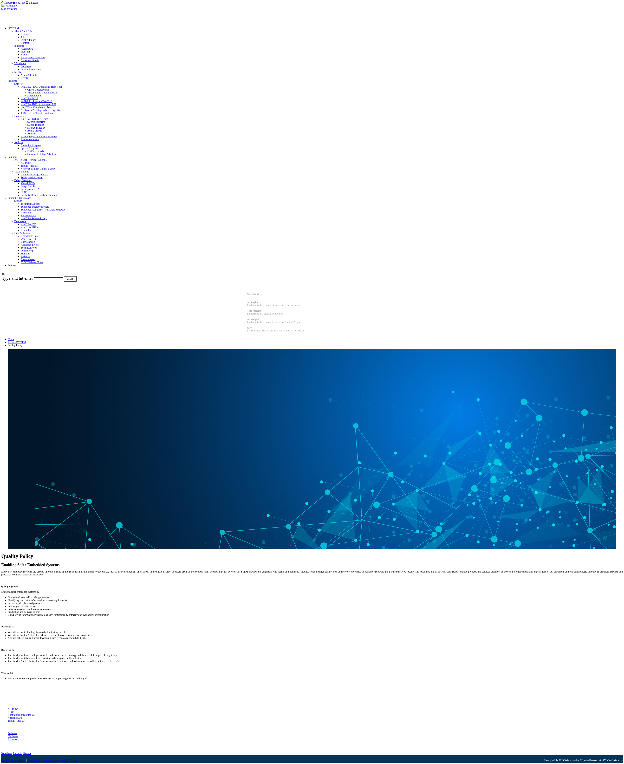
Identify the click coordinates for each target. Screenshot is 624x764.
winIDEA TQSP (29, 98)
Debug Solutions (23, 180)
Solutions (12, 157)
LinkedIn (33, 2)
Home (11, 339)
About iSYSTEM (23, 31)
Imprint (5, 760)
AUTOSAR (27, 162)
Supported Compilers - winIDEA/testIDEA (43, 209)
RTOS (24, 192)
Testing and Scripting (32, 177)
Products (12, 80)
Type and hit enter (17, 278)
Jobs (23, 37)
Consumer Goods (30, 60)
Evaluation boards (30, 139)
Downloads (20, 221)
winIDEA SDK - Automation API (38, 104)
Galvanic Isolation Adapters (41, 154)
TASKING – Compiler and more (38, 113)
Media (17, 72)
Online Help (27, 250)
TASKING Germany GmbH (569, 760)
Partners (12, 265)
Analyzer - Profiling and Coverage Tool (41, 110)
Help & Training (22, 233)
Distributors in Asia (31, 69)
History (24, 34)
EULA (74, 760)
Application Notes (30, 244)
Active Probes (34, 130)
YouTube (20, 2)
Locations (26, 66)
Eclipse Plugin (34, 95)
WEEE (65, 760)
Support (18, 200)
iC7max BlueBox (36, 127)
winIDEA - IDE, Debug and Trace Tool (41, 86)
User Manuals (28, 241)
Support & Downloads (19, 198)
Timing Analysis (29, 165)
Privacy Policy (18, 760)
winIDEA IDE (28, 224)
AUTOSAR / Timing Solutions (30, 159)
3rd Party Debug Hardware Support (39, 195)
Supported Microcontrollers (35, 206)
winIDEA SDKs (29, 227)
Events (24, 78)
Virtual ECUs (28, 183)
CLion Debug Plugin (38, 89)
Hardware (19, 116)
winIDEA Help (29, 238)
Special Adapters (29, 148)
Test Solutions (21, 171)
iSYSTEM (13, 28)
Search (70, 279)
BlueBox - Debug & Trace (34, 119)
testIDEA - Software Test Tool (36, 101)
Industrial (25, 51)
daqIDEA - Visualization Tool (36, 107)
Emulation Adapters (31, 145)
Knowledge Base (30, 236)
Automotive (27, 48)
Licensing (26, 212)
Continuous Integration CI (34, 174)
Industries (19, 45)
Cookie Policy (34, 760)
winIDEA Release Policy (34, 218)
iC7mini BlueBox (36, 121)
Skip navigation (9, 8)
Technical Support (30, 203)
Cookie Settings (52, 760)
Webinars (25, 256)
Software (19, 83)
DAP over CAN (35, 151)
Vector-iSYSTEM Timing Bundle (38, 168)
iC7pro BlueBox (35, 124)
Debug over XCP (30, 189)
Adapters (32, 133)
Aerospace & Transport (33, 57)
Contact (8, 2)
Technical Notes (29, 247)
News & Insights (29, 75)
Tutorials (25, 253)
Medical (25, 54)
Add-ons (18, 142)
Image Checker (28, 186)
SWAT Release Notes (32, 262)
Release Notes (28, 259)
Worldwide (20, 63)
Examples (26, 230)
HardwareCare (28, 215)
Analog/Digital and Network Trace (39, 136)
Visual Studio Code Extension (42, 92)
